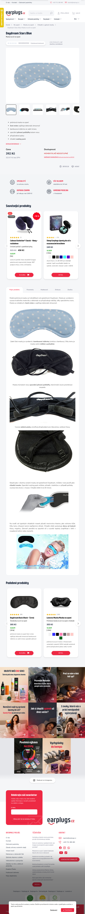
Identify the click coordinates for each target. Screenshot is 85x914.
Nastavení (53, 910)
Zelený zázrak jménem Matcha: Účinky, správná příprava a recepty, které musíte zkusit (43, 872)
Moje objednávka (11, 876)
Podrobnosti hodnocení (37, 43)
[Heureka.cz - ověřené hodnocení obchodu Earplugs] (42, 898)
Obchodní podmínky (25, 3)
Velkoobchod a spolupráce (14, 861)
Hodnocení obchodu (12, 872)
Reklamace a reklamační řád (15, 854)
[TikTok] (65, 852)
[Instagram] (64, 847)
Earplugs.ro (60, 891)
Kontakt (14, 3)
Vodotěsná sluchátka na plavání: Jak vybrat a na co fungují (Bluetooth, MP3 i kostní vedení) (42, 858)
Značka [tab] (70, 290)
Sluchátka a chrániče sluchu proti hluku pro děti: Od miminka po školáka (42, 838)
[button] (78, 245)
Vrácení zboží (10, 851)
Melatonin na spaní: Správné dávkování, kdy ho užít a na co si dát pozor (43, 852)
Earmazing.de (43, 891)
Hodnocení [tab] (44, 290)
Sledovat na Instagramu (44, 780)
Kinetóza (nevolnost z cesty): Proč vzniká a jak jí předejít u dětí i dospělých (43, 865)
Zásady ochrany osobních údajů (16, 847)
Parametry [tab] (30, 290)
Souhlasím (68, 910)
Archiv (37, 884)
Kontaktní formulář (69, 859)
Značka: (56, 44)
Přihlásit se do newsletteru (24, 819)
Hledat (51, 13)
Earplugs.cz (17, 891)
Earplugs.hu (34, 891)
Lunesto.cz (68, 891)
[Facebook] (60, 847)
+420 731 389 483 (69, 842)
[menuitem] (11, 19)
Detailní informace (12, 144)
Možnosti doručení (59, 157)
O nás (8, 3)
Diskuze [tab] (58, 290)
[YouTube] (61, 852)
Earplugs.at (52, 891)
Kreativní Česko (11, 869)
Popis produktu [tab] (14, 290)
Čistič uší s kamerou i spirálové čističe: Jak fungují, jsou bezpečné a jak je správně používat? (43, 845)
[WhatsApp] (68, 847)
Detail (60, 275)
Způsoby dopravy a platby (14, 857)
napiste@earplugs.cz (69, 838)
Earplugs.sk (25, 891)
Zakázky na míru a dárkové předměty (14, 865)
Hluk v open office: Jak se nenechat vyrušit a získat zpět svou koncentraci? (42, 879)
